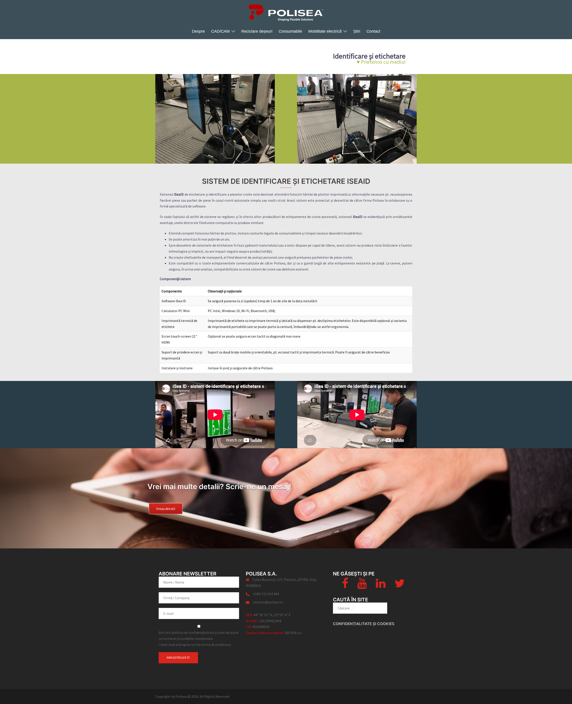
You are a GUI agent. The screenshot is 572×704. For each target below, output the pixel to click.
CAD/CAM (220, 31)
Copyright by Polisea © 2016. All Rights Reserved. (192, 696)
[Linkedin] (380, 586)
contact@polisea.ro (268, 602)
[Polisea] (286, 14)
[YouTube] (362, 586)
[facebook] (345, 586)
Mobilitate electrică (325, 31)
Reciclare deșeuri (256, 31)
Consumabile (290, 31)
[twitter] (399, 586)
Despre (198, 31)
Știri (356, 31)
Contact (373, 31)
